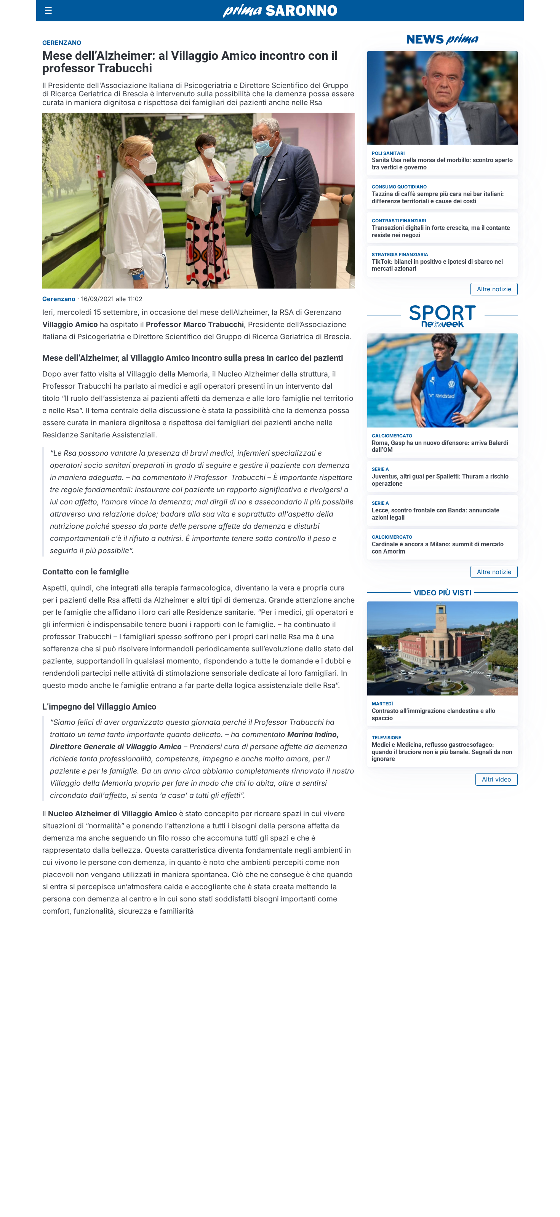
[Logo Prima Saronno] (280, 11)
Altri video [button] (496, 779)
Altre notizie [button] (494, 289)
